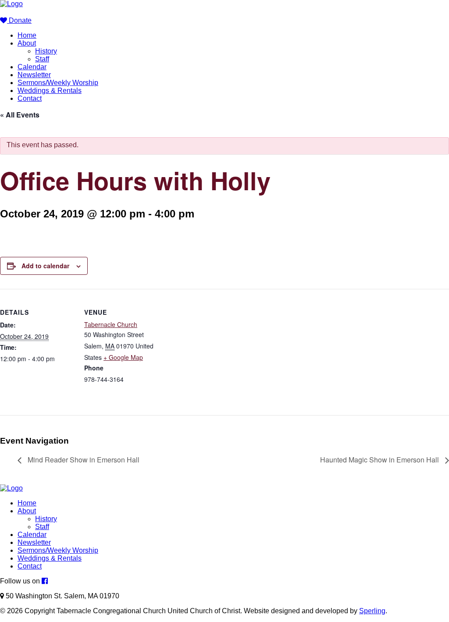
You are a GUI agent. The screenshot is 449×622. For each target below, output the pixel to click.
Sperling (372, 611)
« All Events (19, 115)
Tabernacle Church (110, 324)
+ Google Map (123, 357)
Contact (30, 98)
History (46, 51)
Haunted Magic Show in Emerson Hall (380, 460)
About (27, 43)
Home (27, 35)
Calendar (32, 67)
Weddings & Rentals (50, 90)
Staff (42, 59)
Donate (19, 20)
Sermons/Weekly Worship (58, 82)
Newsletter (34, 74)
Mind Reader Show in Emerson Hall (82, 460)
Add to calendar (45, 265)
